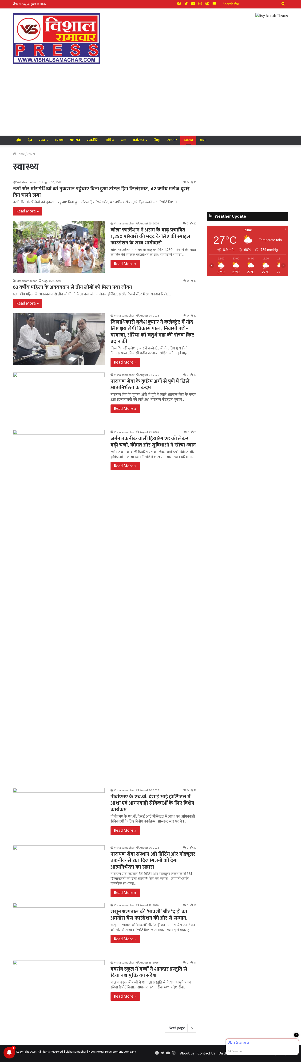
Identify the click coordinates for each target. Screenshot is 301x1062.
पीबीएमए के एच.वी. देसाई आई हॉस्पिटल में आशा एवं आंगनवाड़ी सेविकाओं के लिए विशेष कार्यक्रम (152, 803)
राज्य (42, 140)
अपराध (58, 140)
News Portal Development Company (112, 1051)
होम (18, 140)
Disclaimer (226, 1053)
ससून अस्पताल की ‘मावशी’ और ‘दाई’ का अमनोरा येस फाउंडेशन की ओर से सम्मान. (149, 915)
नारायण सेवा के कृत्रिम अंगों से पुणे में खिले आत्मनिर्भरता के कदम (150, 384)
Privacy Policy (276, 1053)
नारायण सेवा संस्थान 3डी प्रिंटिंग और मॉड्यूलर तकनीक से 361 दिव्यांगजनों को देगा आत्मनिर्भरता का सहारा (153, 860)
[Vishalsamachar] (56, 38)
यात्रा (203, 140)
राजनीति (92, 140)
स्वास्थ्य (188, 140)
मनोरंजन (138, 140)
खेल (123, 140)
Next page (177, 1028)
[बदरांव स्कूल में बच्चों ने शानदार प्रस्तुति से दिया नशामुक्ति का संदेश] (59, 986)
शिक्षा (157, 140)
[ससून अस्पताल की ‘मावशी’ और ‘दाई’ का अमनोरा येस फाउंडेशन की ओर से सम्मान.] (59, 929)
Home (20, 154)
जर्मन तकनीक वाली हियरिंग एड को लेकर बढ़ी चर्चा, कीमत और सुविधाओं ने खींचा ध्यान (153, 442)
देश (30, 140)
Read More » (27, 211)
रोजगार (172, 140)
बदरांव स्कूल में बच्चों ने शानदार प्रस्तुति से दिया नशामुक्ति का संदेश (149, 972)
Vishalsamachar (26, 182)
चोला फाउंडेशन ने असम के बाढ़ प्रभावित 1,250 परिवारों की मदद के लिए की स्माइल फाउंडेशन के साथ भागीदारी (150, 236)
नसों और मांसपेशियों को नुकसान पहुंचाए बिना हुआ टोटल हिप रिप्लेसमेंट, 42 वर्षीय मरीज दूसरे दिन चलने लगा (101, 192)
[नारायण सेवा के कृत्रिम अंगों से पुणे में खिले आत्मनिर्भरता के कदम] (59, 398)
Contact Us (206, 1053)
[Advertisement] (150, 100)
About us (187, 1053)
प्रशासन (75, 140)
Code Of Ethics (250, 1053)
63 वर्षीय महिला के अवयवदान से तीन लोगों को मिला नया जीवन (72, 287)
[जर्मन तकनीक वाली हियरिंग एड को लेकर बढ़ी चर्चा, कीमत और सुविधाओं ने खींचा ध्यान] (59, 606)
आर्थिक (109, 140)
